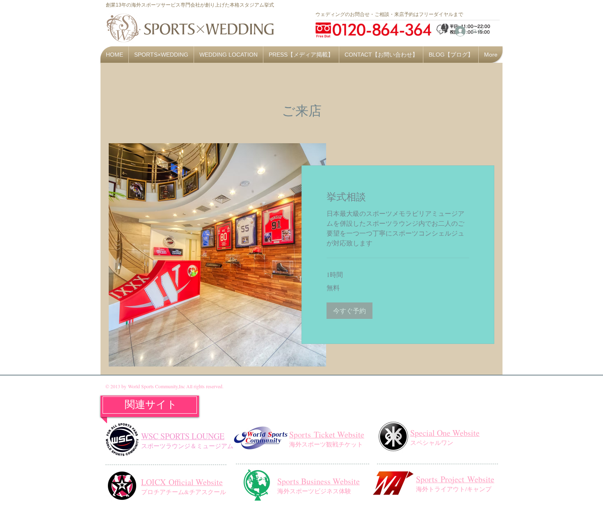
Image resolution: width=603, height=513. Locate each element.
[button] (349, 310)
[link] (398, 197)
